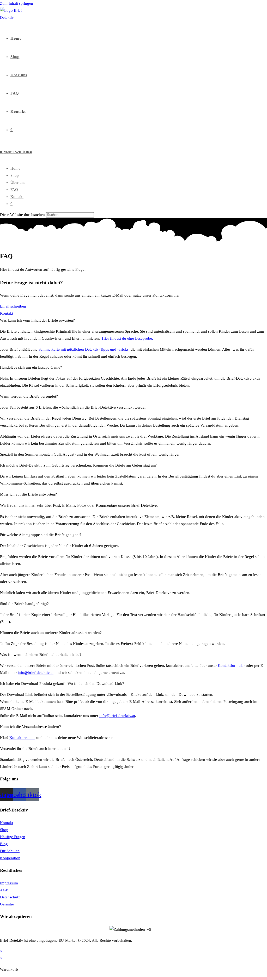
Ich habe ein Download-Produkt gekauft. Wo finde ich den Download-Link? (62, 683)
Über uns (17, 182)
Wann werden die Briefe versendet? (29, 396)
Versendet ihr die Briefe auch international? (35, 748)
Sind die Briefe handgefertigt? (24, 604)
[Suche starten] (97, 215)
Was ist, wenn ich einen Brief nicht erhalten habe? (40, 654)
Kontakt (16, 197)
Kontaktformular (231, 665)
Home (15, 168)
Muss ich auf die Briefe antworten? (28, 494)
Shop (14, 175)
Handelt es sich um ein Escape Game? (31, 367)
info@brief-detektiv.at (35, 672)
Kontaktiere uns (22, 737)
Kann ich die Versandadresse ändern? (30, 727)
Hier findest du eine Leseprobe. (127, 338)
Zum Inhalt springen (16, 3)
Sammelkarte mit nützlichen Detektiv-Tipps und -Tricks (84, 349)
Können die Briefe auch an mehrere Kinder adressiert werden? (51, 633)
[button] (133, 320)
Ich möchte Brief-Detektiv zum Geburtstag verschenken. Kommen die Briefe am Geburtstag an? (78, 465)
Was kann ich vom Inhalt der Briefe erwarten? (37, 320)
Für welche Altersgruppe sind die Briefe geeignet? (40, 535)
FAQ (14, 189)
